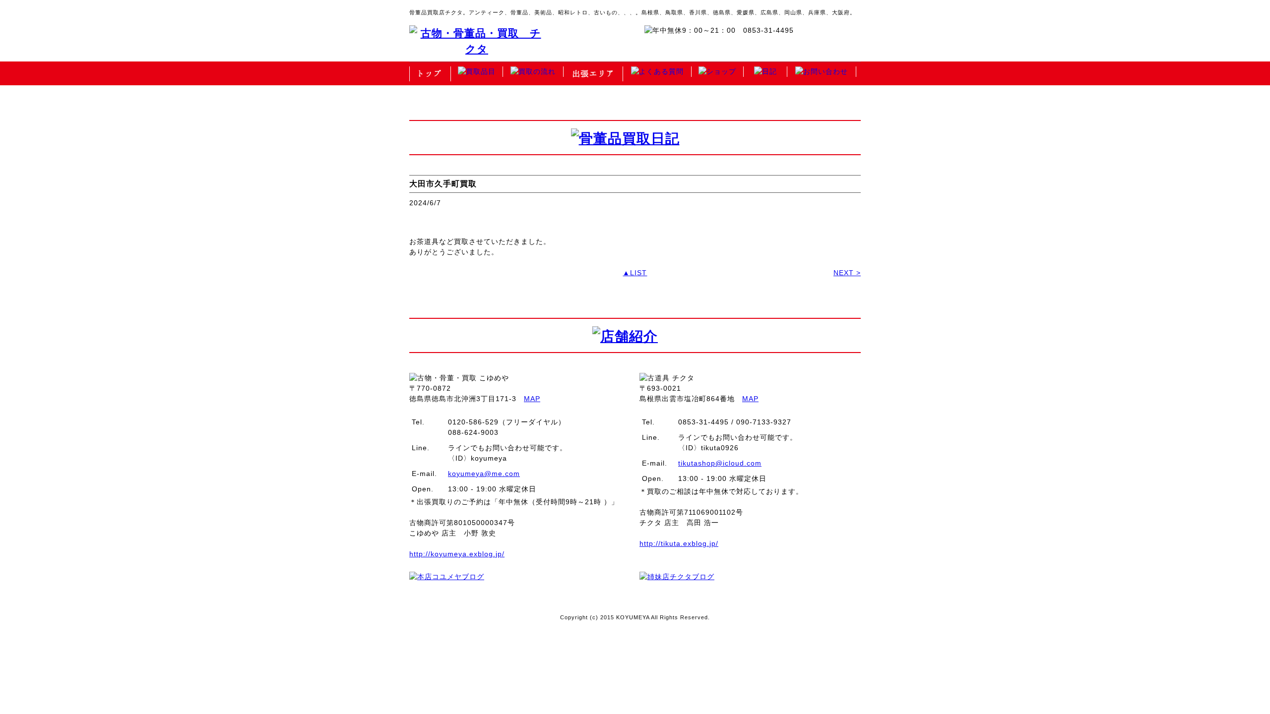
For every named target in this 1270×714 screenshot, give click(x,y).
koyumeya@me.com (484, 473)
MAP (532, 399)
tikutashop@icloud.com (720, 463)
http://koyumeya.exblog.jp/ (457, 554)
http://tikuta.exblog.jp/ (678, 543)
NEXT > (847, 273)
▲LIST (635, 273)
